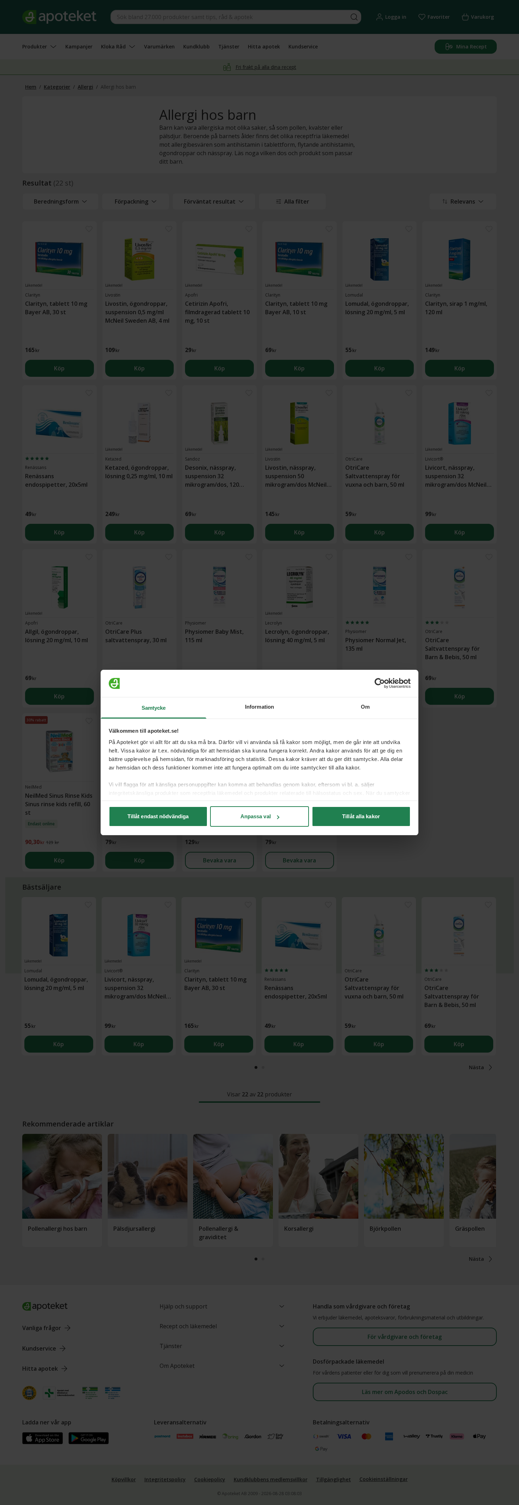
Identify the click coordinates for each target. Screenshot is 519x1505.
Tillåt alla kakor (361, 816)
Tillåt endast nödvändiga (158, 816)
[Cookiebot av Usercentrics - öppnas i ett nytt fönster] (380, 683)
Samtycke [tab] (154, 708)
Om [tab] (365, 707)
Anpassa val (255, 816)
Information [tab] (259, 707)
